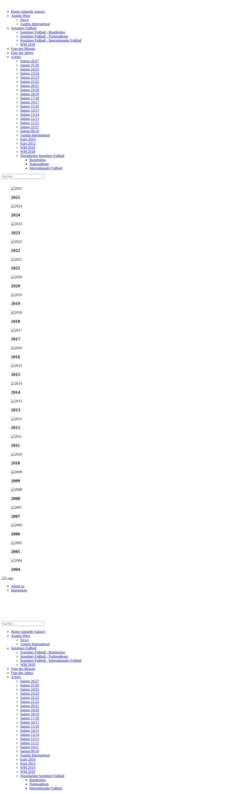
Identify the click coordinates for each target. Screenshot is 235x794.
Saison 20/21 (29, 86)
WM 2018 (27, 44)
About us (17, 586)
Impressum (19, 590)
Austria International (35, 24)
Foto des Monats (23, 49)
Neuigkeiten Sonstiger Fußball (42, 156)
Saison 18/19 (29, 94)
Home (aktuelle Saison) (28, 12)
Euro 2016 (28, 139)
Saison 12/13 (29, 119)
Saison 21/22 (29, 82)
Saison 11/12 (29, 123)
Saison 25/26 (29, 65)
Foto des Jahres (22, 53)
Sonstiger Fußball (23, 28)
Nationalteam (39, 164)
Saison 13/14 (29, 114)
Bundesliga (37, 160)
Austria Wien (20, 16)
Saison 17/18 (29, 98)
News (24, 20)
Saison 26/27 (29, 61)
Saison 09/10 (29, 131)
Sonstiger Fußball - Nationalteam (44, 36)
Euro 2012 (28, 143)
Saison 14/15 (29, 110)
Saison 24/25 (29, 69)
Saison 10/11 (29, 127)
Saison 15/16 (29, 106)
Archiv (16, 57)
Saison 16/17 (29, 102)
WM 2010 (27, 147)
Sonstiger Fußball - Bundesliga (42, 32)
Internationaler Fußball (45, 168)
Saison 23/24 (29, 73)
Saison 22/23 (29, 77)
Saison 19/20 (29, 90)
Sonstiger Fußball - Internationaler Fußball (50, 40)
